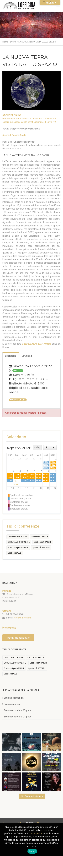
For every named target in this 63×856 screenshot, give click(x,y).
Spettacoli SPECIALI (41, 547)
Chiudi (32, 851)
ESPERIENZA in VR (40, 536)
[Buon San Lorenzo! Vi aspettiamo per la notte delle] (11, 762)
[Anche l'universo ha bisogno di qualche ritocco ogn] (31, 781)
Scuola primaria (12, 704)
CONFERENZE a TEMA (17, 536)
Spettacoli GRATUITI (43, 542)
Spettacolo (10, 356)
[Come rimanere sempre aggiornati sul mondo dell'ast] (11, 781)
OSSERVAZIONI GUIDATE (19, 542)
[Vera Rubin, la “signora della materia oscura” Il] (51, 781)
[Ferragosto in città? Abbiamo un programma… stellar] (31, 742)
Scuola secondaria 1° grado (18, 710)
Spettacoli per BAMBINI (18, 547)
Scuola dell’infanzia (14, 698)
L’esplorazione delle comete (36, 343)
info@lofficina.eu (22, 617)
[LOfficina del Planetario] (19, 5)
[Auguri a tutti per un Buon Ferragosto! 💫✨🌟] (11, 742)
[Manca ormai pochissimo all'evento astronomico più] (31, 762)
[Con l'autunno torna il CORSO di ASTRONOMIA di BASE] (51, 762)
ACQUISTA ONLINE (11, 115)
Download (27, 356)
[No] (59, 839)
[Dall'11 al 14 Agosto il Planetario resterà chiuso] (51, 742)
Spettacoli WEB (14, 553)
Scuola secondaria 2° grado (18, 716)
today (37, 447)
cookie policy (35, 833)
